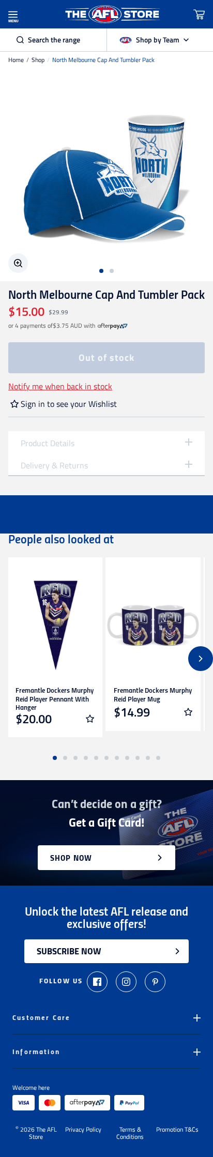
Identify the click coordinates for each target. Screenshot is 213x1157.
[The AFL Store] (113, 14)
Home (16, 60)
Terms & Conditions (130, 1133)
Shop (38, 60)
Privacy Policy (83, 1130)
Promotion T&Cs (177, 1130)
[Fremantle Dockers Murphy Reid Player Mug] (153, 625)
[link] (112, 325)
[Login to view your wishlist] (90, 718)
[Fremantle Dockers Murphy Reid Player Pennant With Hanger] (54, 625)
